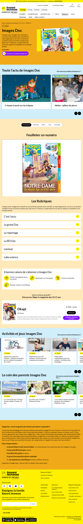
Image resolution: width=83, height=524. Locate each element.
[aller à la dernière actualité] (76, 113)
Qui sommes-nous (74, 487)
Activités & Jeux (45, 14)
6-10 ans (36, 9)
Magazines (65, 14)
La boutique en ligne (58, 5)
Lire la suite (5, 49)
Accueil (3, 23)
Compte (79, 6)
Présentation (26, 124)
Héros (57, 14)
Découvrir (71, 312)
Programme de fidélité (58, 495)
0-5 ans (30, 9)
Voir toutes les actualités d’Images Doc (68, 71)
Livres (73, 14)
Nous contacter (45, 478)
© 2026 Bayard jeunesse (74, 518)
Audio (30, 17)
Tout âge (23, 9)
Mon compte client (57, 492)
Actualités (22, 14)
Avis (50, 124)
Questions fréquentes (47, 475)
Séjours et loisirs (40, 17)
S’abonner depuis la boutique (71, 317)
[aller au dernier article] (76, 371)
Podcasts (36, 124)
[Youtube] (15, 486)
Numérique (22, 17)
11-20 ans (44, 9)
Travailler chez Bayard (75, 496)
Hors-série (57, 124)
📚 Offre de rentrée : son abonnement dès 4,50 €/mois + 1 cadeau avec (39, 1)
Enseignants (44, 487)
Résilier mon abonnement (59, 497)
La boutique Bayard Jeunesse (57, 488)
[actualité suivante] (79, 113)
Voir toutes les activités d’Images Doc (68, 334)
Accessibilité (77, 519)
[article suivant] (79, 371)
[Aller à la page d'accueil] (9, 13)
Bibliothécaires (45, 496)
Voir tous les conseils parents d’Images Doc (67, 376)
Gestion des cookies (59, 516)
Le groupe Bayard (73, 493)
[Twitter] (21, 486)
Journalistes (44, 493)
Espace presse (72, 490)
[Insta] (4, 486)
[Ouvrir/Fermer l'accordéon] (77, 216)
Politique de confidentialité (73, 516)
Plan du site (72, 502)
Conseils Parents (33, 14)
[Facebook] (10, 486)
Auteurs (43, 490)
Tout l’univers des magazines (12, 23)
